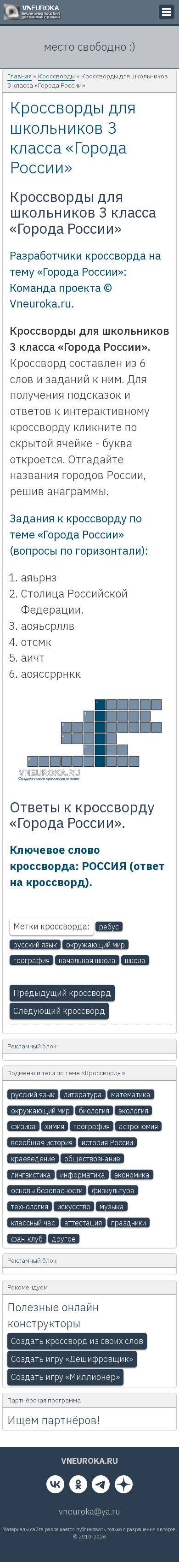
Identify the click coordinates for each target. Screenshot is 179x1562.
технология (29, 1206)
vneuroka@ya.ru (89, 1511)
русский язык (35, 944)
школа (135, 960)
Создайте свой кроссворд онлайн (48, 778)
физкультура (113, 1190)
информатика (82, 1174)
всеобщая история (42, 1142)
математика (131, 1094)
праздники (128, 1222)
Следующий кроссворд (59, 1011)
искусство (73, 1206)
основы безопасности (47, 1190)
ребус (109, 926)
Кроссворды (56, 76)
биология (94, 1110)
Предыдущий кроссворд (62, 993)
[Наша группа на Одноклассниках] (78, 1486)
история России (107, 1142)
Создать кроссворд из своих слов (77, 1341)
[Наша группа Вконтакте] (55, 1486)
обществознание (92, 1158)
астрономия (138, 1126)
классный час (33, 1222)
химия (54, 1126)
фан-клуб (27, 1238)
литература (83, 1094)
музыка (112, 1206)
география (31, 960)
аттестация (83, 1222)
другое (64, 1238)
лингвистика (31, 1174)
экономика (132, 1174)
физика (23, 1126)
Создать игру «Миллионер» (65, 1377)
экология (133, 1110)
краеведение (33, 1158)
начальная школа (87, 960)
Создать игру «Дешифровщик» (72, 1359)
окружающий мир (95, 944)
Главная (19, 76)
